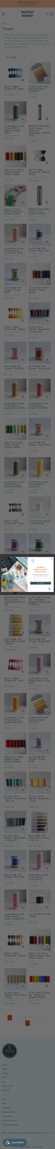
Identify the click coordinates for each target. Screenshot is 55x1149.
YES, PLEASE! (40, 583)
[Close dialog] (52, 559)
